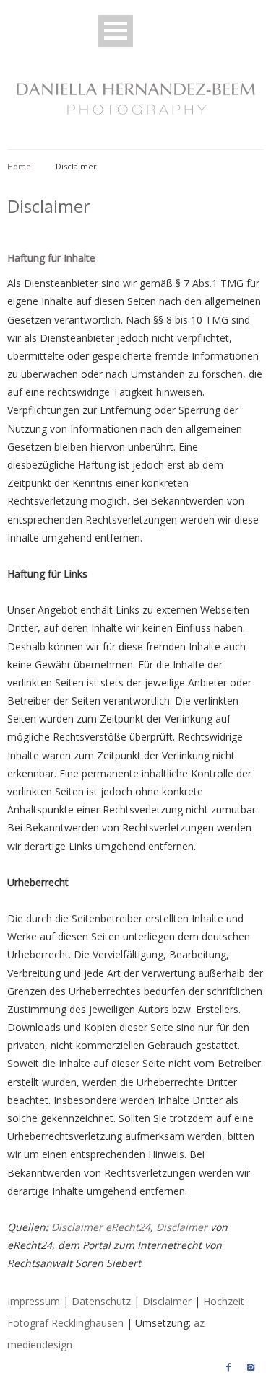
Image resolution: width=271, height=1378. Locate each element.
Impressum (33, 1301)
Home (19, 166)
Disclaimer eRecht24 (100, 1227)
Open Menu (115, 30)
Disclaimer (181, 1227)
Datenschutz (101, 1301)
